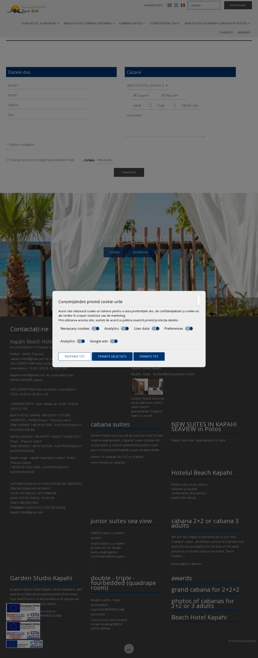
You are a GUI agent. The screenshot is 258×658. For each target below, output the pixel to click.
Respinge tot (75, 356)
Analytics (111, 328)
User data (142, 328)
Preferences (173, 328)
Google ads (99, 341)
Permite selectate (112, 356)
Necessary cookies (74, 328)
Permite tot (149, 356)
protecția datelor (166, 320)
